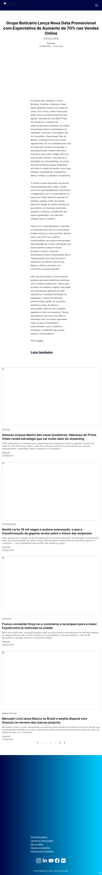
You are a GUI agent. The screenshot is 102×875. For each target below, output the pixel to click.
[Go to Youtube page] (51, 860)
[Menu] (96, 5)
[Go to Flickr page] (63, 860)
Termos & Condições (40, 848)
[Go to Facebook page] (57, 860)
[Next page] (64, 743)
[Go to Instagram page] (38, 860)
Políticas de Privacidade (42, 851)
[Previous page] (37, 743)
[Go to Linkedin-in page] (44, 860)
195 (60, 743)
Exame (40, 340)
